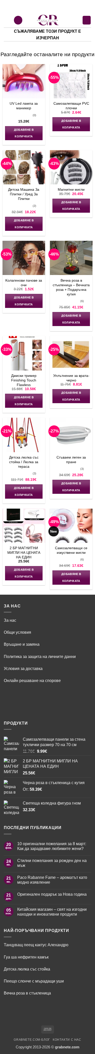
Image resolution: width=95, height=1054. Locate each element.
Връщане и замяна (22, 644)
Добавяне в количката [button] (24, 133)
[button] (7, 20)
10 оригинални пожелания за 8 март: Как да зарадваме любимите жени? (51, 846)
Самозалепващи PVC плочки (71, 105)
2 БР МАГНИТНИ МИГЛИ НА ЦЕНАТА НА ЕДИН (23, 552)
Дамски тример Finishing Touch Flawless (23, 380)
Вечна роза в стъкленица (27, 993)
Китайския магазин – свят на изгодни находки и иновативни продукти (52, 912)
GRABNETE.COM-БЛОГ (32, 1039)
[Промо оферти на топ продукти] (48, 20)
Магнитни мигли (71, 189)
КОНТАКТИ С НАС (67, 1039)
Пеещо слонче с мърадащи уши (34, 981)
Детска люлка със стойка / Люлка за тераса (24, 462)
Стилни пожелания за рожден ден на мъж (52, 863)
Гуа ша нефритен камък (26, 957)
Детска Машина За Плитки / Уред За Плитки (23, 194)
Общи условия (17, 632)
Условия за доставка (23, 668)
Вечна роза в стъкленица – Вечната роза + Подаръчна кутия (71, 287)
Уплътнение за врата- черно (71, 378)
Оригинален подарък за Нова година (52, 894)
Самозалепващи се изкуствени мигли (71, 550)
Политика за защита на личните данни (40, 656)
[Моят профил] (76, 20)
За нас (10, 620)
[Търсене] (18, 20)
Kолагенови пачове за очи (23, 282)
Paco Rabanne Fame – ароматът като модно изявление (52, 880)
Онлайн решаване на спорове (32, 680)
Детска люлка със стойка (27, 969)
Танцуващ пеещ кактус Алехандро (36, 944)
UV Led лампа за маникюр (24, 105)
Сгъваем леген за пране (71, 459)
